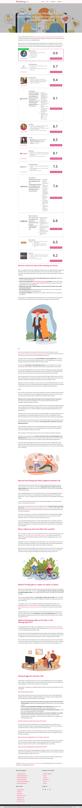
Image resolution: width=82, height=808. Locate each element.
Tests (47, 1)
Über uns (59, 1)
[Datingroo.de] (22, 1)
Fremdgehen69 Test (21, 795)
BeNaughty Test (20, 799)
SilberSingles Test (20, 789)
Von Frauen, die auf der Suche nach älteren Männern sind (37, 507)
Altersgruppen (28, 763)
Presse (44, 775)
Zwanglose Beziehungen (22, 775)
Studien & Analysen (47, 773)
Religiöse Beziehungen (22, 783)
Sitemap (45, 783)
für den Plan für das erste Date (40, 281)
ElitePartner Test (20, 797)
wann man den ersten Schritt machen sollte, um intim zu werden (35, 535)
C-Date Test (19, 791)
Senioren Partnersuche (22, 777)
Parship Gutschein (21, 801)
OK (74, 807)
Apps (43, 1)
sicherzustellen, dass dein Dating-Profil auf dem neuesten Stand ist (32, 353)
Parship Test (19, 793)
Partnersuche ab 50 (36, 763)
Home (23, 763)
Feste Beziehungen (21, 773)
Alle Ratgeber (46, 779)
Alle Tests (45, 777)
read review (24, 58)
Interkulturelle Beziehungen (23, 781)
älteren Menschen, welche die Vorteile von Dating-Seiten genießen (47, 36)
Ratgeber (53, 1)
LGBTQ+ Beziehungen (21, 779)
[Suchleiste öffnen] (64, 1)
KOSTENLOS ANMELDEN (56, 58)
